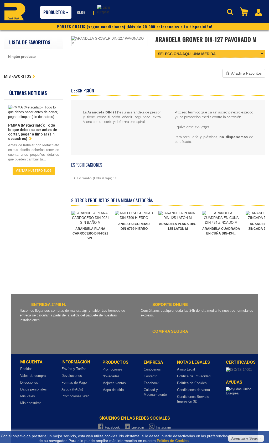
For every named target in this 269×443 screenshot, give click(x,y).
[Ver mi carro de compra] (244, 11)
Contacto (150, 376)
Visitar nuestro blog (33, 171)
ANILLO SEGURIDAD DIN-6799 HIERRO (134, 226)
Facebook (151, 383)
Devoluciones (71, 376)
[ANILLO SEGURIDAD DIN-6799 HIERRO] (134, 215)
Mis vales (27, 396)
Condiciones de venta (193, 390)
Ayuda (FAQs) (72, 389)
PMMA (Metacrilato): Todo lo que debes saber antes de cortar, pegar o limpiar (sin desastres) (32, 132)
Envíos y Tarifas (73, 369)
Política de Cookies (192, 383)
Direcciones (29, 382)
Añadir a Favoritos (246, 73)
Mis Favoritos (18, 76)
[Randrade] (15, 12)
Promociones (112, 369)
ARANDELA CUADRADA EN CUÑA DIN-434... (221, 231)
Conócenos (152, 369)
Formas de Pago (74, 382)
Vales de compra (33, 376)
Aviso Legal (186, 369)
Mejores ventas (114, 383)
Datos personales (33, 389)
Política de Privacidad (193, 376)
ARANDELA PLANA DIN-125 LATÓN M (177, 226)
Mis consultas (31, 403)
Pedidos (26, 369)
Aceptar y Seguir (246, 438)
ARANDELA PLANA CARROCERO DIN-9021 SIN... (90, 233)
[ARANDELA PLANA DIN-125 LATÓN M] (177, 215)
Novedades (111, 376)
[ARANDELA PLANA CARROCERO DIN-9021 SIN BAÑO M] (90, 218)
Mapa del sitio (113, 390)
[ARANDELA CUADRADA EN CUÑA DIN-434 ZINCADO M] (221, 218)
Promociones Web (75, 396)
